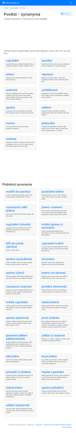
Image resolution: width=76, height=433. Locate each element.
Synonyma (14, 8)
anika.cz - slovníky (35, 425)
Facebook (67, 14)
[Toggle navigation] (71, 3)
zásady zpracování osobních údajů (57, 425)
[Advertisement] (38, 36)
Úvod (6, 8)
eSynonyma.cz (12, 3)
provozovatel (67, 427)
